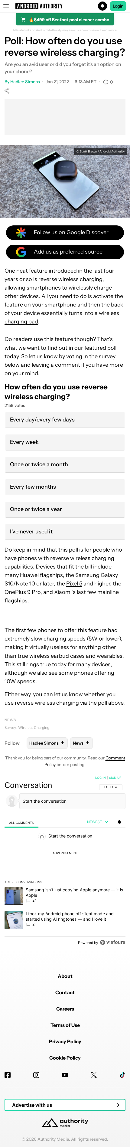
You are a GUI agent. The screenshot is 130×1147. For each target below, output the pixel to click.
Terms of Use (65, 1025)
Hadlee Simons (25, 81)
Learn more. (109, 30)
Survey (10, 727)
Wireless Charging (33, 727)
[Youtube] (65, 1075)
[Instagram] (36, 1075)
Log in (100, 777)
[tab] (21, 822)
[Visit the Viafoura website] (112, 942)
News (10, 720)
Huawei (29, 575)
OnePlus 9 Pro (23, 592)
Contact (65, 992)
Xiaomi (63, 592)
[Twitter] (94, 1075)
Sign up (115, 777)
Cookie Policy (65, 1058)
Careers (65, 1009)
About (65, 976)
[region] (65, 861)
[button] (65, 6)
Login (118, 6)
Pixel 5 (74, 583)
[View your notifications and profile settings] (119, 822)
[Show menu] (6, 6)
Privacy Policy (65, 1041)
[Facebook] (8, 1075)
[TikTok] (122, 1075)
